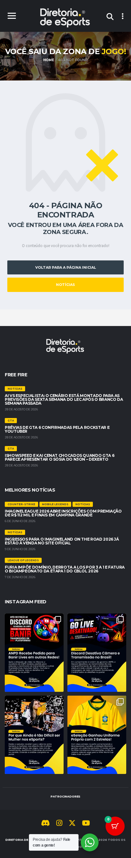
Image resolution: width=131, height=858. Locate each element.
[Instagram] (59, 824)
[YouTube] (86, 824)
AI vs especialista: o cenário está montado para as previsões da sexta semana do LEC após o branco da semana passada (64, 399)
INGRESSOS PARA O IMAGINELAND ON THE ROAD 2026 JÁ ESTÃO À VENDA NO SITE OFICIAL (62, 541)
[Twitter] (72, 824)
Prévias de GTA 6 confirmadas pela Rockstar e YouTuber (57, 429)
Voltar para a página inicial (65, 267)
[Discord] (45, 824)
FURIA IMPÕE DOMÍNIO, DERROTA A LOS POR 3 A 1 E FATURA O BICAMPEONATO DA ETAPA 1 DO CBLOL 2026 (65, 569)
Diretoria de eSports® (26, 839)
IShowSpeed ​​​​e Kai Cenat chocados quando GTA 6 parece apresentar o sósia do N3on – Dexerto (59, 457)
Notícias (65, 284)
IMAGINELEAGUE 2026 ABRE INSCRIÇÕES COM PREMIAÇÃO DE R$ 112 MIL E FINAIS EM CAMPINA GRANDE (63, 513)
